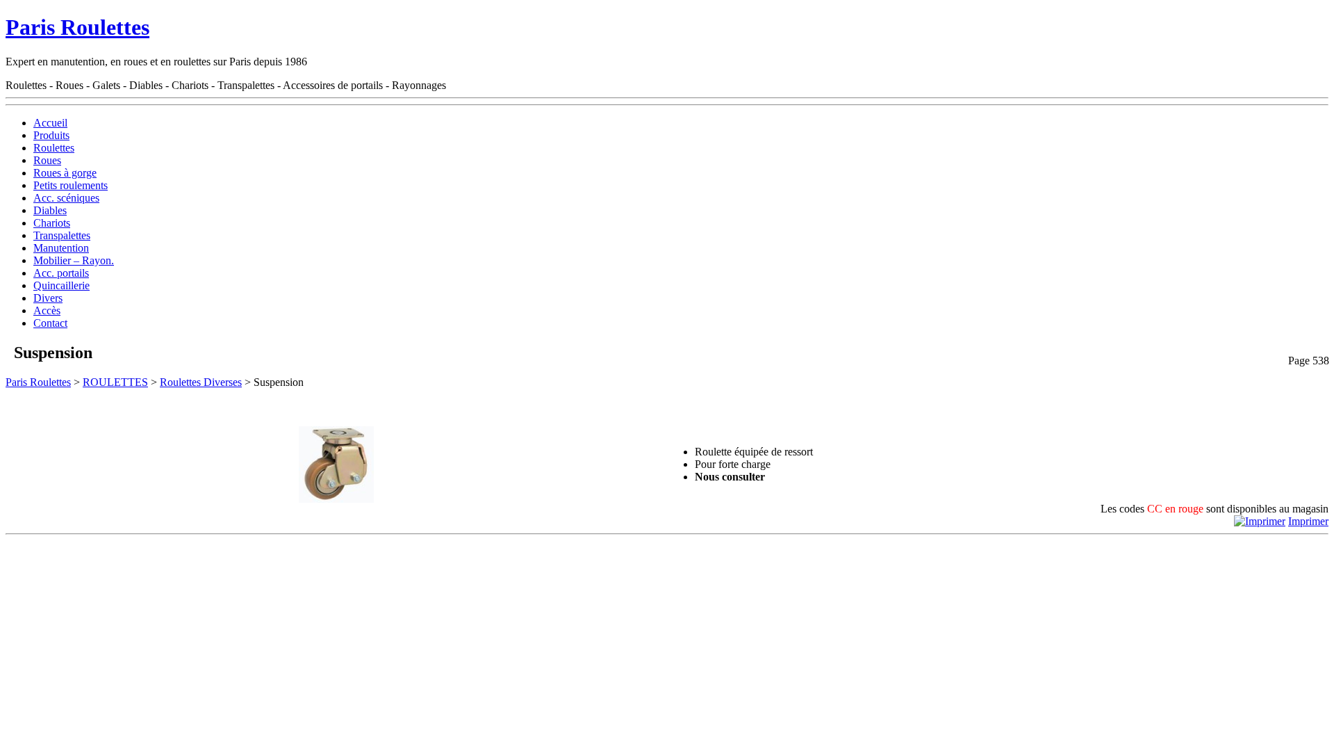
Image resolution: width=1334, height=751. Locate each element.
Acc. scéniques (66, 198)
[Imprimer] (1259, 521)
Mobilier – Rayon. (73, 260)
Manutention (61, 248)
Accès (46, 310)
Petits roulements (70, 185)
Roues (47, 160)
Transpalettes (61, 235)
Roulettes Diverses (201, 382)
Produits (51, 135)
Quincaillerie (61, 285)
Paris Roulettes (77, 27)
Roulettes (53, 148)
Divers (48, 298)
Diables (50, 210)
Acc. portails (61, 273)
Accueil (50, 123)
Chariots (51, 223)
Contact (50, 323)
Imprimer (1308, 521)
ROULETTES (115, 382)
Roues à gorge (65, 173)
